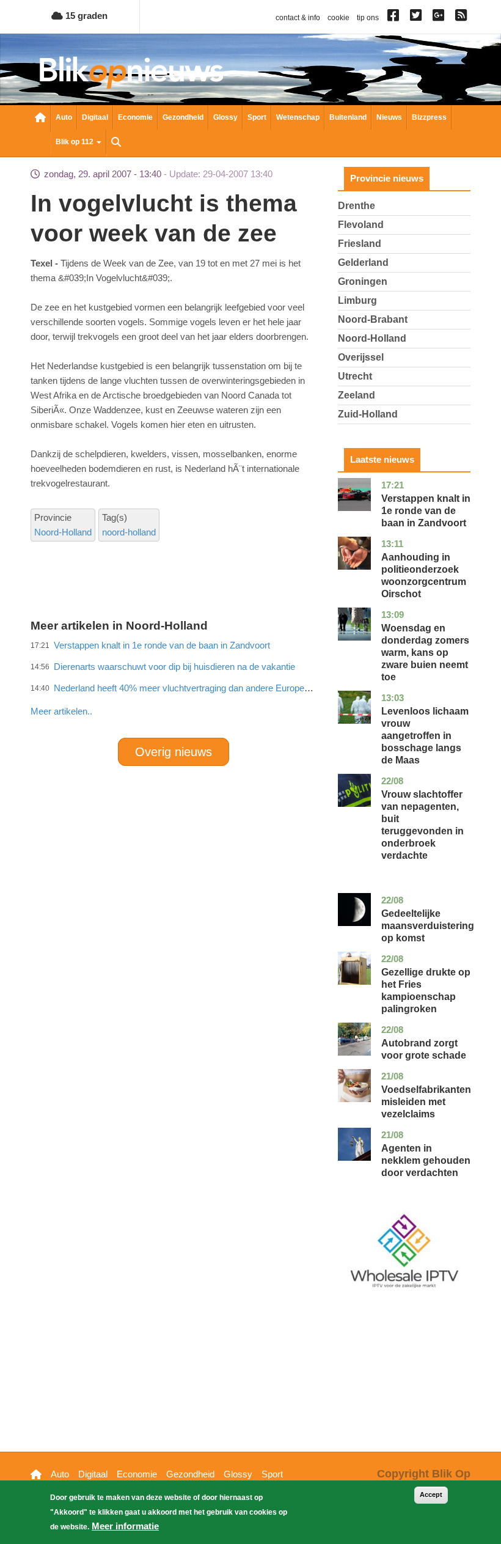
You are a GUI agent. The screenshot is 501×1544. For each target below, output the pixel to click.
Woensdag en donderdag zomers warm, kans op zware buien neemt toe (425, 652)
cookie (338, 17)
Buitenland (348, 117)
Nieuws (389, 117)
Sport (256, 117)
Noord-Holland (63, 532)
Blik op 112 (75, 142)
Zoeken (116, 143)
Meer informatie (125, 1526)
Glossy (225, 117)
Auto (64, 117)
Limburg (357, 300)
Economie (135, 117)
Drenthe (356, 205)
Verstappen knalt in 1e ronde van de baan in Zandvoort (425, 510)
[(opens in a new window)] (395, 17)
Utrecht (355, 376)
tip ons (368, 17)
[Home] (131, 72)
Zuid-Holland (368, 414)
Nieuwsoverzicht (40, 118)
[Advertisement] (253, 684)
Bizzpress (429, 117)
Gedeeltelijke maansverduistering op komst (427, 925)
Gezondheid (183, 117)
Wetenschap (298, 117)
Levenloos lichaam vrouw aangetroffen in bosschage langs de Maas (425, 735)
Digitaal (95, 117)
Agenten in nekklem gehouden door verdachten (425, 1160)
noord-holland (129, 532)
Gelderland (363, 262)
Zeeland (356, 395)
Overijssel (361, 357)
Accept (431, 1494)
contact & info (298, 17)
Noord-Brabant (373, 319)
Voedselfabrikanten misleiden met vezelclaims (426, 1101)
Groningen (362, 281)
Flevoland (361, 224)
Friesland (359, 243)
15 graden (85, 15)
